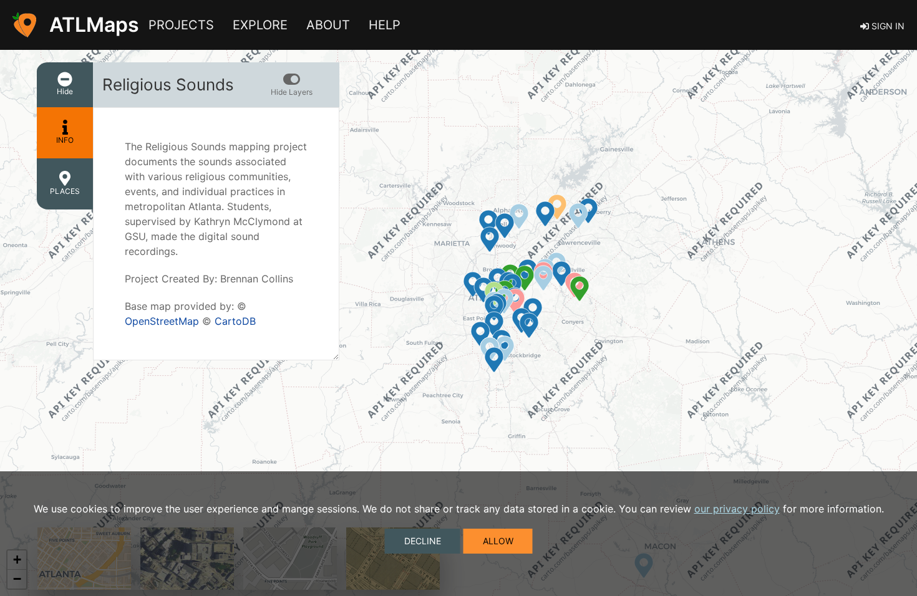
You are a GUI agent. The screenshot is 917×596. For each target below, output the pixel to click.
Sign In (887, 26)
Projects (181, 24)
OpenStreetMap (162, 321)
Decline (422, 541)
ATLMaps (94, 24)
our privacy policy (737, 508)
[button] (287, 85)
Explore (260, 24)
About (328, 24)
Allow (498, 541)
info (65, 140)
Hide (65, 91)
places (65, 191)
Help (384, 24)
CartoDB (235, 321)
